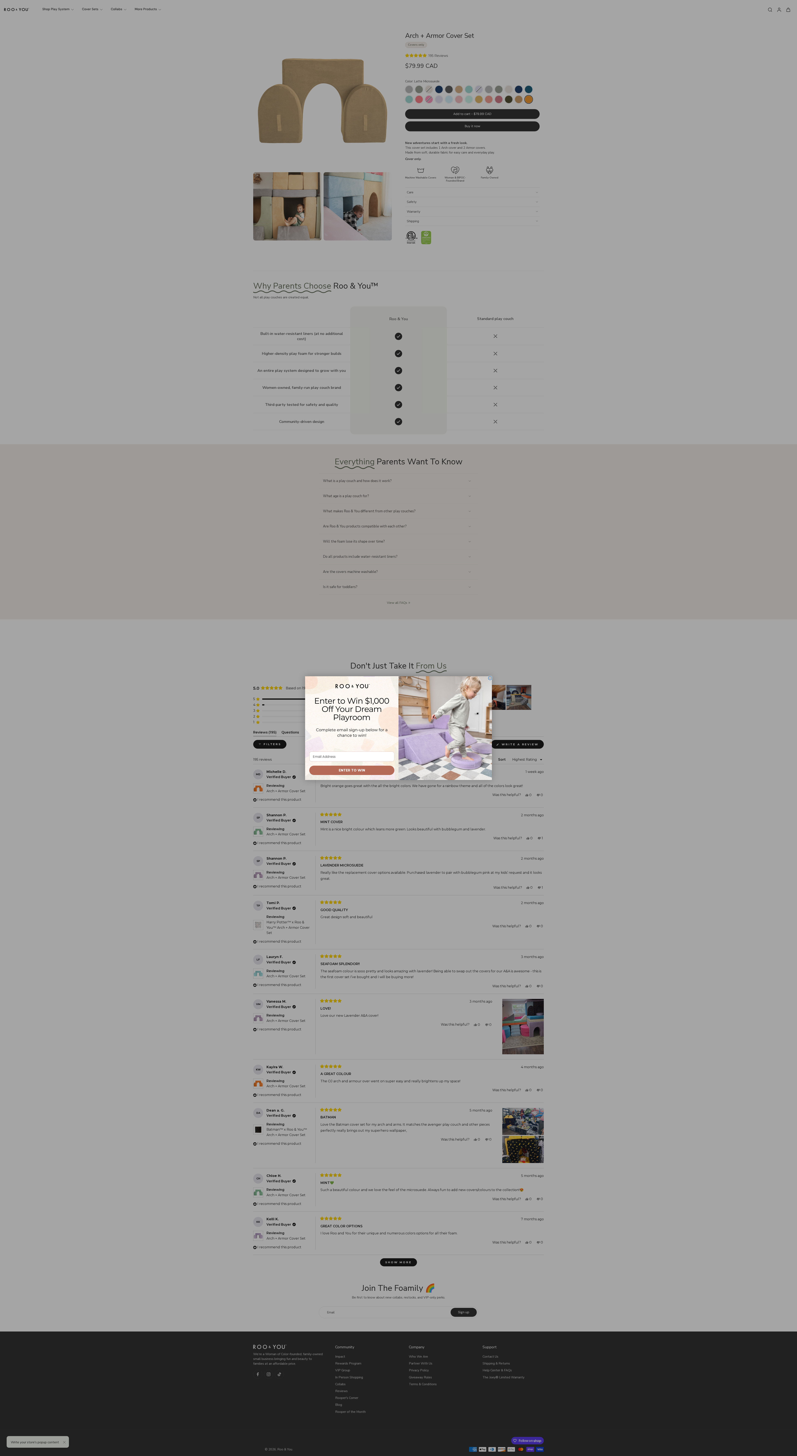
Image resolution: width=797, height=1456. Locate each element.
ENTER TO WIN (352, 770)
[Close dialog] (490, 678)
